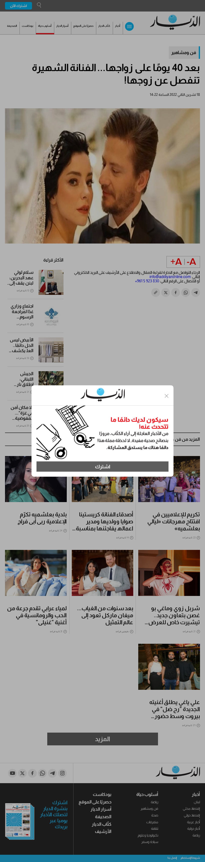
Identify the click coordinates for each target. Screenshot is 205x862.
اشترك (102, 466)
